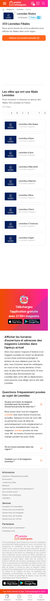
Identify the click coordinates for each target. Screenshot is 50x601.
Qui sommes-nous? (10, 492)
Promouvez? (7, 479)
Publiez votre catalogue (11, 495)
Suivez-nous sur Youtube (12, 516)
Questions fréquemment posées (15, 476)
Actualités (6, 498)
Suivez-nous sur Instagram (13, 513)
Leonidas (20, 9)
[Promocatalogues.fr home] (18, 3)
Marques (5, 485)
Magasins (10, 9)
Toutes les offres (9, 482)
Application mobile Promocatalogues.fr (18, 489)
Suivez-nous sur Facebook (13, 510)
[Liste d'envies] (38, 3)
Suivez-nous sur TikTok (11, 519)
